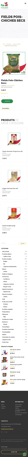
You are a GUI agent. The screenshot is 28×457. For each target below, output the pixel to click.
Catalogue (8, 44)
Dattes (5, 306)
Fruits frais (5, 342)
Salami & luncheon (7, 289)
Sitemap (24, 439)
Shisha (4, 334)
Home (2, 404)
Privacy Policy (18, 439)
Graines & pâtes (16, 44)
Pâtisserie (5, 314)
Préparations (6, 312)
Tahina (5, 296)
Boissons (5, 322)
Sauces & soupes (7, 294)
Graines (5, 304)
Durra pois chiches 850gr (17, 379)
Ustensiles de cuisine (8, 337)
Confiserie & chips (7, 319)
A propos (3, 406)
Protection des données (21, 412)
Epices (4, 269)
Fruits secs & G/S (7, 301)
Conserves (5, 276)
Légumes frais (6, 339)
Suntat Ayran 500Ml (16, 364)
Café (3, 299)
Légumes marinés (8, 284)
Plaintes (17, 408)
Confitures (6, 279)
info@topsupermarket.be (7, 429)
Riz (4, 264)
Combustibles (6, 332)
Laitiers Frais (7, 256)
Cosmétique (5, 327)
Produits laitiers (6, 254)
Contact (3, 408)
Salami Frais (6, 291)
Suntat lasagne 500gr (8, 225)
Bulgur (5, 261)
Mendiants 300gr (15, 372)
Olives (5, 281)
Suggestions (18, 406)
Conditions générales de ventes (20, 410)
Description (5, 108)
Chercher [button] (22, 243)
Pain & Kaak (5, 251)
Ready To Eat (7, 286)
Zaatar (5, 271)
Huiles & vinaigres (7, 274)
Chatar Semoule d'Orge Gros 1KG (12, 151)
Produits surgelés (7, 309)
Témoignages (18, 414)
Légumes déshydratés (10, 266)
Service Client (18, 404)
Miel (4, 316)
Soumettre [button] (14, 452)
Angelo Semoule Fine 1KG (10, 188)
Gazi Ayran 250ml (15, 349)
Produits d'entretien (8, 329)
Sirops (5, 324)
